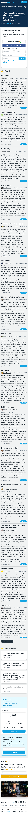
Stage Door (5, 260)
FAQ (2, 805)
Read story (23, 107)
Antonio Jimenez (8, 78)
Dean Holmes (7, 151)
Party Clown (5, 185)
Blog (26, 811)
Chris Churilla (7, 608)
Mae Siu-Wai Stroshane (10, 409)
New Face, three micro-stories (12, 224)
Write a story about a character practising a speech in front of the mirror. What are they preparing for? (13, 676)
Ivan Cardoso (7, 188)
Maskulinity (5, 149)
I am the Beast (6, 334)
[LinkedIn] (21, 802)
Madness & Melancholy (9, 448)
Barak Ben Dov (7, 226)
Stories (21, 811)
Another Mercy (7, 569)
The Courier (5, 605)
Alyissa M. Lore (7, 336)
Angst (9, 23)
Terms (6, 805)
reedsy (7, 2)
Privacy (11, 805)
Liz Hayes (6, 299)
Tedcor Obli (6, 571)
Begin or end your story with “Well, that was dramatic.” (13, 664)
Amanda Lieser (7, 114)
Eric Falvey (6, 450)
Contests (14, 811)
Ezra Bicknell (7, 373)
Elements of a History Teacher (12, 297)
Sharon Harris (7, 263)
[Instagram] (18, 802)
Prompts (8, 811)
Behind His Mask (7, 407)
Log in (24, 2)
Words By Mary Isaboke (10, 489)
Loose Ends (5, 75)
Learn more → (10, 769)
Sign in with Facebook (13, 45)
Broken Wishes (6, 370)
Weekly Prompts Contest (15, 6)
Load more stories (7, 641)
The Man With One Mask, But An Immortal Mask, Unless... (13, 527)
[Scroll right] (25, 7)
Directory (4, 6)
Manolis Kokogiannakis (9, 530)
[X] (16, 802)
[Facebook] (23, 802)
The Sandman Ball (8, 112)
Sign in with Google (13, 41)
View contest (14, 731)
